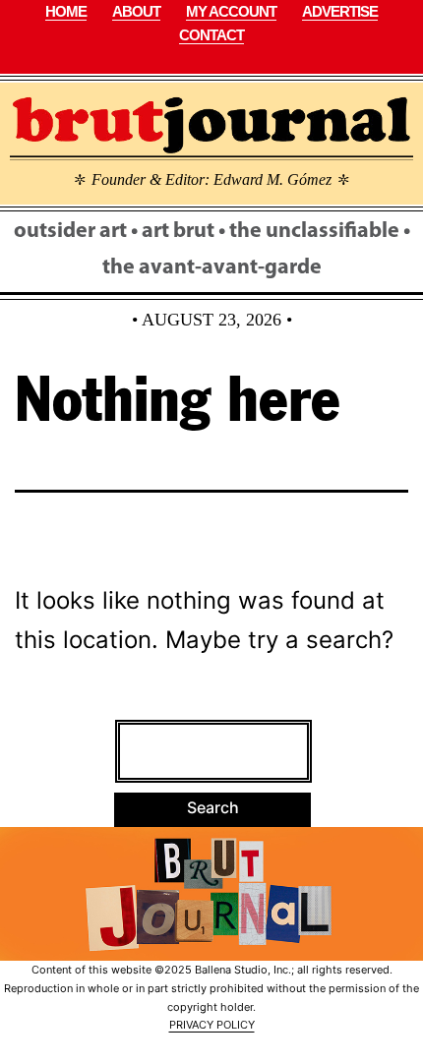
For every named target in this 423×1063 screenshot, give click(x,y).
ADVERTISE (340, 11)
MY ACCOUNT (231, 11)
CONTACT (211, 35)
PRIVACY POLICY (212, 1025)
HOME (66, 11)
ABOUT (136, 11)
